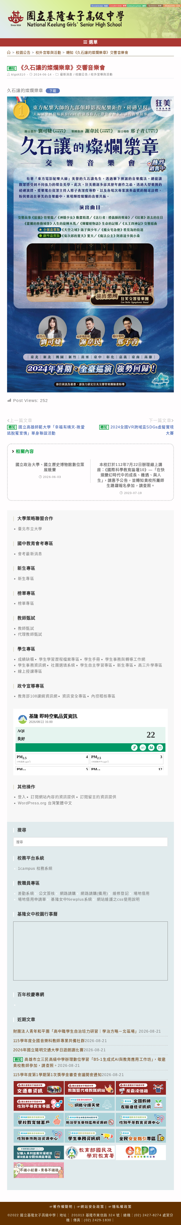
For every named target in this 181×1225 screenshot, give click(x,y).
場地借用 (142, 893)
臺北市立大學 (30, 529)
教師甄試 (26, 628)
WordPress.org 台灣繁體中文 (45, 803)
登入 (22, 797)
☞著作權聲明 (61, 1206)
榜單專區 (26, 603)
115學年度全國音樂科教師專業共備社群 (49, 1041)
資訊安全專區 (74, 696)
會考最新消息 (30, 554)
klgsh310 (18, 74)
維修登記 (121, 893)
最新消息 (66, 74)
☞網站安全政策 (90, 1206)
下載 (52, 91)
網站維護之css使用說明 (118, 899)
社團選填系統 (63, 665)
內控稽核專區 (103, 696)
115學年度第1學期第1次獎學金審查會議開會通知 (57, 1075)
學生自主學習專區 (96, 665)
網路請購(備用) (94, 893)
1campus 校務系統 (35, 868)
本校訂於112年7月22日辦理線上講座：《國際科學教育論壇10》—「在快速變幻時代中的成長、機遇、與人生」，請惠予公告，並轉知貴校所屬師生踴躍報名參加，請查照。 (131, 475)
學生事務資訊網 (32, 665)
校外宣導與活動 (101, 74)
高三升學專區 (150, 665)
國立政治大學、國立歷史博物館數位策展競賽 (50, 467)
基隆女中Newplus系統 (71, 899)
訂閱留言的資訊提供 (98, 797)
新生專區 (26, 579)
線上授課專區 (30, 671)
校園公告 (81, 74)
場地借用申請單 (32, 899)
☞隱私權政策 (120, 1206)
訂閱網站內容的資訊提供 (53, 797)
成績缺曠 (26, 659)
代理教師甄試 (30, 634)
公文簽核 (47, 893)
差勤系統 (26, 893)
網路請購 (68, 893)
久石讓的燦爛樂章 (25, 90)
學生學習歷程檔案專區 (59, 659)
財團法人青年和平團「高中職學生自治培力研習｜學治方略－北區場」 (76, 1031)
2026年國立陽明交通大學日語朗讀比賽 (48, 1050)
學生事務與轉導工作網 (125, 659)
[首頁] (9, 53)
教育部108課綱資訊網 (38, 696)
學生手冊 (92, 659)
